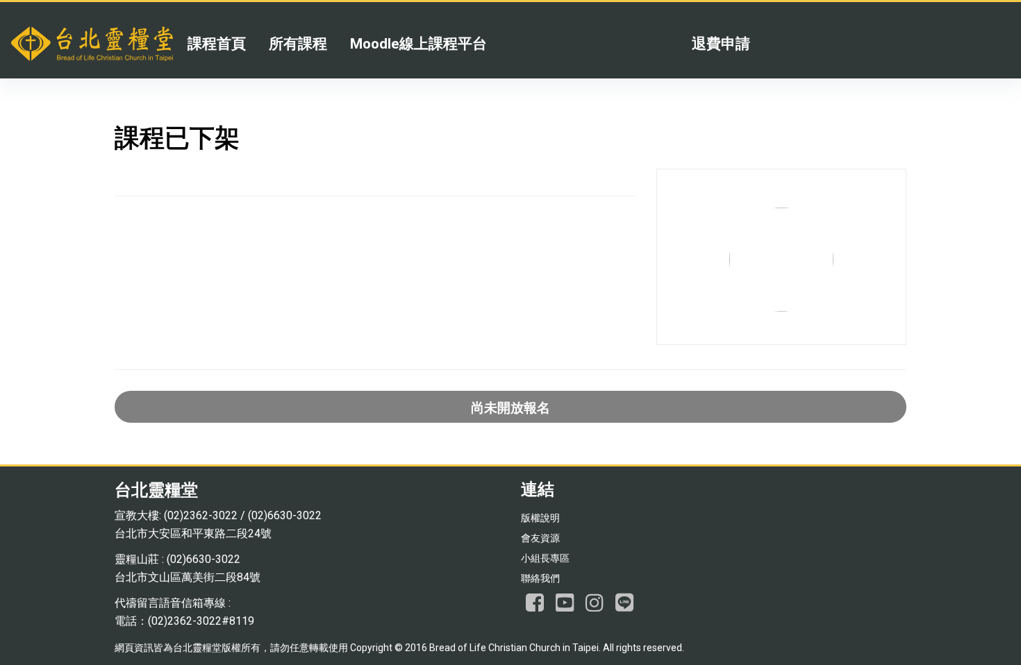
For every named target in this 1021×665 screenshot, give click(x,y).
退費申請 (721, 43)
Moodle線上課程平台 (418, 43)
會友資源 (540, 538)
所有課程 (298, 43)
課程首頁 (217, 43)
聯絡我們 (540, 578)
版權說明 (540, 517)
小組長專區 (545, 558)
